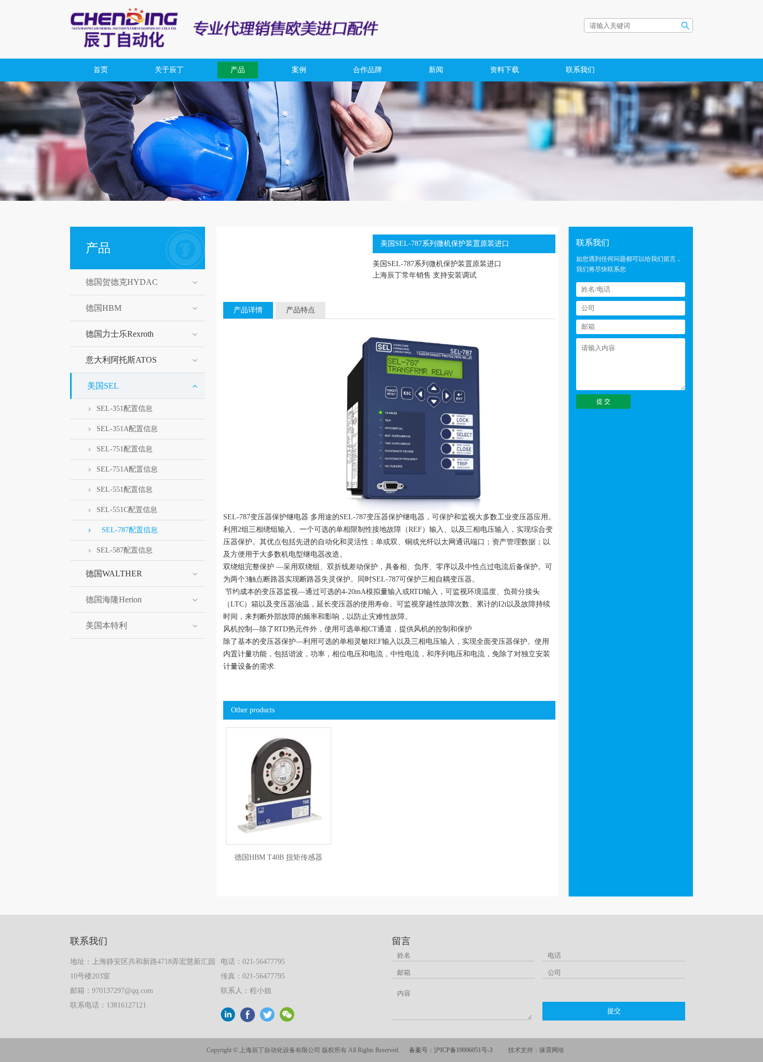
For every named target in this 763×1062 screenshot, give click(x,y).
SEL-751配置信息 (125, 449)
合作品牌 (367, 70)
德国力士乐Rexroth (120, 333)
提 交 (603, 401)
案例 (299, 70)
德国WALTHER (114, 573)
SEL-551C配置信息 (127, 510)
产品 (237, 70)
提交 (614, 1011)
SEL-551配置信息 (125, 489)
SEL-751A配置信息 (127, 469)
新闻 (436, 70)
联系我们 (580, 70)
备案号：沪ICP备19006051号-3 (451, 1050)
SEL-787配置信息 (130, 530)
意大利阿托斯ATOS (121, 359)
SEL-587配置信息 (125, 550)
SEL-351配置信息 (125, 408)
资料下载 (504, 70)
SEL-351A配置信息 (127, 429)
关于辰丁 (169, 70)
